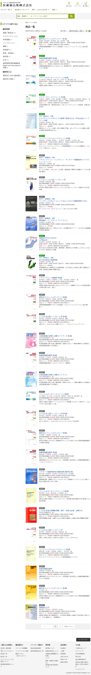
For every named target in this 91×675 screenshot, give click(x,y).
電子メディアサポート (7, 651)
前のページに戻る (31, 22)
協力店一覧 (4, 656)
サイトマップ (79, 651)
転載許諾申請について (52, 651)
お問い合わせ (64, 656)
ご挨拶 (62, 651)
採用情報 (63, 653)
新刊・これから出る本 (39, 10)
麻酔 (5, 46)
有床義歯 (7, 39)
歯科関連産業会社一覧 (37, 651)
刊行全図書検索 (80, 653)
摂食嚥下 (7, 50)
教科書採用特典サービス (7, 665)
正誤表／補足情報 (6, 648)
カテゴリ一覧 (5, 10)
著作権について (50, 648)
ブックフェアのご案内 (22, 651)
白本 (6, 60)
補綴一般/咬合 (9, 33)
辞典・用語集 (9, 53)
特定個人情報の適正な (82, 664)
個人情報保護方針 (80, 659)
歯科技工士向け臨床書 (12, 75)
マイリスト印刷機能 (21, 648)
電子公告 (78, 656)
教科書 (7, 56)
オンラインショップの (7, 660)
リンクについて (80, 669)
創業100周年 (64, 662)
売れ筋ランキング (21, 10)
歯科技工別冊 (9, 79)
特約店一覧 (4, 653)
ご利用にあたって (80, 648)
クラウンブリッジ (10, 36)
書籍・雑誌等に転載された (52, 664)
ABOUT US (63, 659)
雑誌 (53, 10)
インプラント (9, 43)
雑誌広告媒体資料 (36, 648)
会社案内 (63, 648)
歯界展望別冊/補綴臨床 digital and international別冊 (11, 65)
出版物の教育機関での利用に (52, 656)
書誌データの (21, 655)
